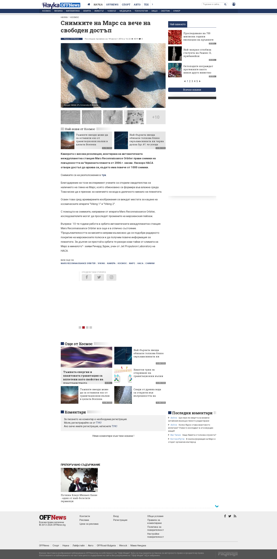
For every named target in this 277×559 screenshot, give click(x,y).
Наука (98, 4)
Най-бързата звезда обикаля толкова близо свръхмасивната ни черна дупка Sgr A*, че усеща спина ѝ (147, 141)
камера (111, 263)
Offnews (112, 4)
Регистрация (120, 520)
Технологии (141, 11)
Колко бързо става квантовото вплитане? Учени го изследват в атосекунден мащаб (190, 428)
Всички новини (192, 89)
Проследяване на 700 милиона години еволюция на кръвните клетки (198, 38)
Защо (154, 11)
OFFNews (44, 545)
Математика (73, 11)
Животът (99, 11)
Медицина (125, 11)
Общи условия (155, 516)
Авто (137, 4)
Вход (116, 516)
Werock (123, 545)
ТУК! (114, 426)
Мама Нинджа (138, 545)
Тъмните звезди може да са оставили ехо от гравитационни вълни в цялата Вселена (92, 139)
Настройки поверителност (155, 535)
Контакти (85, 516)
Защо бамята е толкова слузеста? (199, 435)
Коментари (75, 412)
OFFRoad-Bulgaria (106, 545)
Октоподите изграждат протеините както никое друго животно (198, 69)
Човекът (111, 11)
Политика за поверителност (155, 528)
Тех (146, 4)
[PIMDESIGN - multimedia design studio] (226, 555)
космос (122, 263)
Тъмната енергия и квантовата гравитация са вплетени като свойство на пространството (83, 377)
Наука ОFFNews (71, 39)
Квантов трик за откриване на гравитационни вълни (148, 373)
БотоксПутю (178, 439)
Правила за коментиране (154, 522)
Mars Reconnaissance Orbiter (78, 263)
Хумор (176, 11)
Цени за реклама (89, 523)
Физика (58, 11)
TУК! (99, 422)
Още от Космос (79, 343)
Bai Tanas (176, 435)
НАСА (140, 263)
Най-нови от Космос (80, 129)
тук (103, 175)
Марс (132, 263)
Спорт (126, 4)
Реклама (84, 520)
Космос (46, 11)
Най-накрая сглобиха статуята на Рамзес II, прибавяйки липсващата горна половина (197, 56)
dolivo (174, 418)
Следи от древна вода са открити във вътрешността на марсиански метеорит (148, 394)
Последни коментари (192, 412)
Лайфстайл (78, 545)
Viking (101, 263)
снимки (150, 263)
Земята (87, 11)
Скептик (165, 11)
